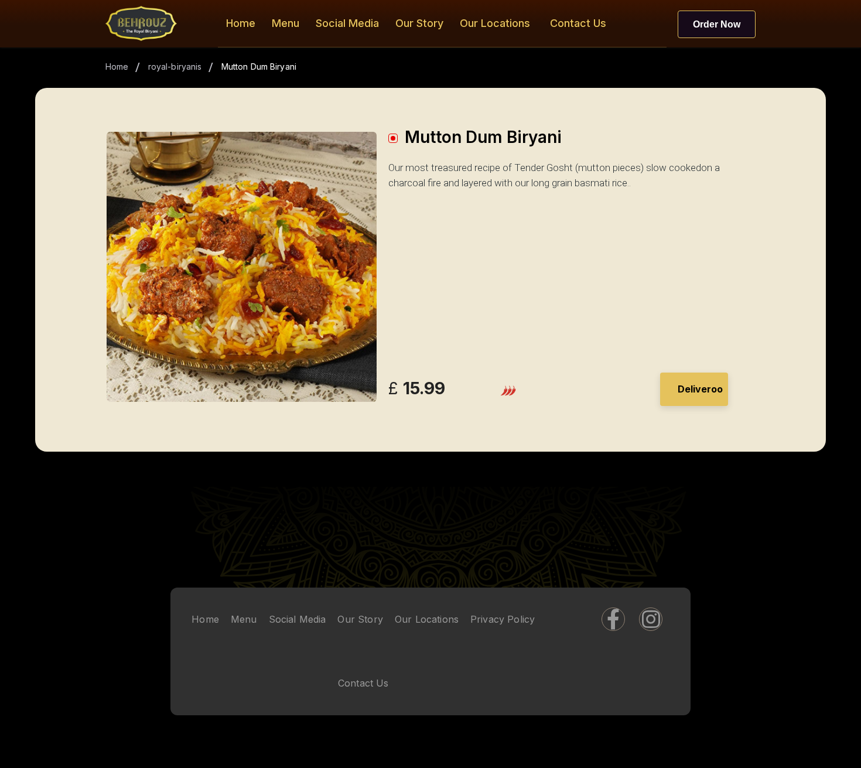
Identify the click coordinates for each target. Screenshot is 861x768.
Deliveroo (700, 389)
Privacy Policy (502, 619)
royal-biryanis (175, 66)
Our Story (419, 23)
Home (240, 23)
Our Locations (495, 23)
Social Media (347, 23)
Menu (285, 23)
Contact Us (578, 23)
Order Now (716, 24)
